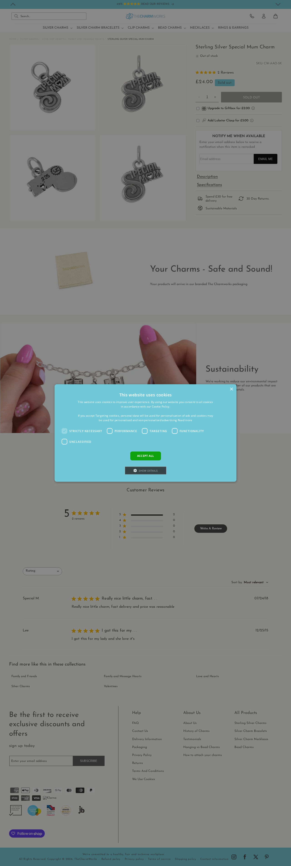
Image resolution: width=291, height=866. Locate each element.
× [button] (231, 389)
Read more (185, 420)
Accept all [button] (145, 456)
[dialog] (145, 433)
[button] (145, 470)
